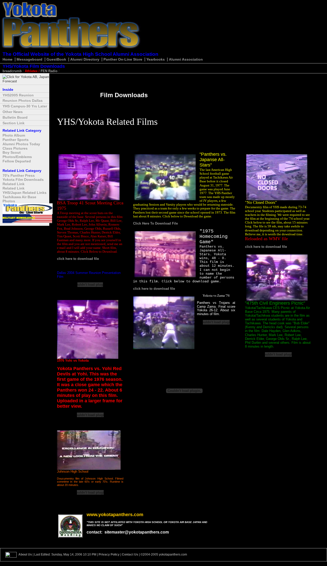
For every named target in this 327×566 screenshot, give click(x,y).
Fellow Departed (17, 161)
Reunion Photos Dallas (23, 100)
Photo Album (14, 135)
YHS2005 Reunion (18, 95)
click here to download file (78, 259)
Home (8, 59)
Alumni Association (186, 59)
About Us (25, 554)
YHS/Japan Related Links (24, 193)
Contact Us (130, 554)
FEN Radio (49, 71)
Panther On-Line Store (123, 59)
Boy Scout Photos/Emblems (17, 154)
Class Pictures (15, 148)
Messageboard (29, 59)
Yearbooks (155, 59)
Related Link (14, 184)
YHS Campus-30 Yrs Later (25, 106)
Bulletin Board (15, 117)
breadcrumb (12, 71)
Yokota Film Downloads (23, 179)
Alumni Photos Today (21, 144)
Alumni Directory (85, 59)
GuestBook (56, 59)
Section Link (14, 123)
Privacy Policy (109, 554)
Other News (13, 112)
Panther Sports (16, 140)
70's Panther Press (19, 175)
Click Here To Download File (155, 223)
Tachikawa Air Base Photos (19, 199)
